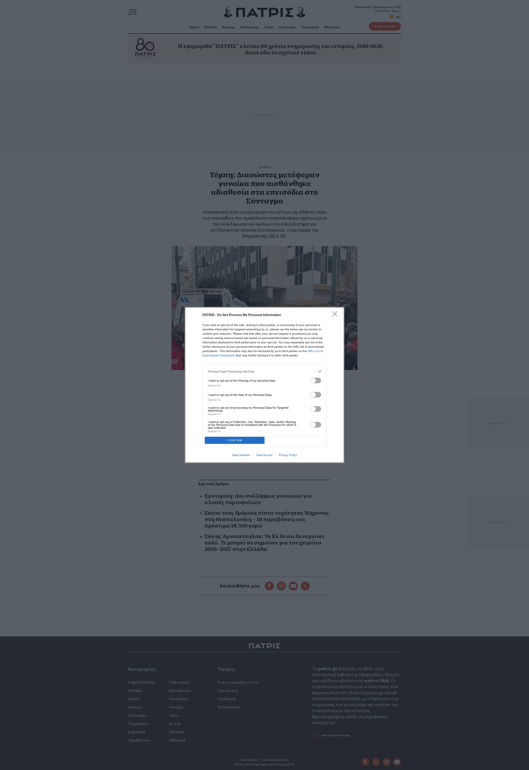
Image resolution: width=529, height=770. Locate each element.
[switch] (315, 380)
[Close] (336, 315)
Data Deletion (241, 455)
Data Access (264, 455)
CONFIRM (234, 440)
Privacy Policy (288, 455)
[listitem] (264, 371)
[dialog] (264, 385)
